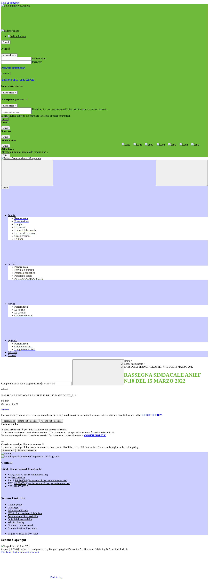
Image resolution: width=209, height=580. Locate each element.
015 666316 (18, 477)
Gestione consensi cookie (21, 525)
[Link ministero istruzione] (15, 5)
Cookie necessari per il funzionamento (21, 444)
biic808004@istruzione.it (41, 480)
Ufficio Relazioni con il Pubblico (25, 513)
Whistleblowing (16, 522)
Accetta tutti (51, 421)
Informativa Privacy (18, 510)
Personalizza (9, 421)
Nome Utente (39, 58)
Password (37, 62)
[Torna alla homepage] (104, 158)
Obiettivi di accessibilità (20, 519)
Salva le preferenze (26, 450)
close (5, 187)
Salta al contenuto (10, 2)
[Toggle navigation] (27, 173)
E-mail (35, 109)
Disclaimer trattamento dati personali (20, 552)
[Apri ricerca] (182, 173)
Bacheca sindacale (133, 363)
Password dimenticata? (13, 67)
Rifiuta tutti (28, 421)
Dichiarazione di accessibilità (23, 516)
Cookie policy (15, 504)
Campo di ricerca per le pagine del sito (21, 383)
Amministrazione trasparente (22, 528)
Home (127, 360)
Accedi (6, 42)
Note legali (13, 507)
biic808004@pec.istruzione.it (42, 483)
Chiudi (5, 128)
